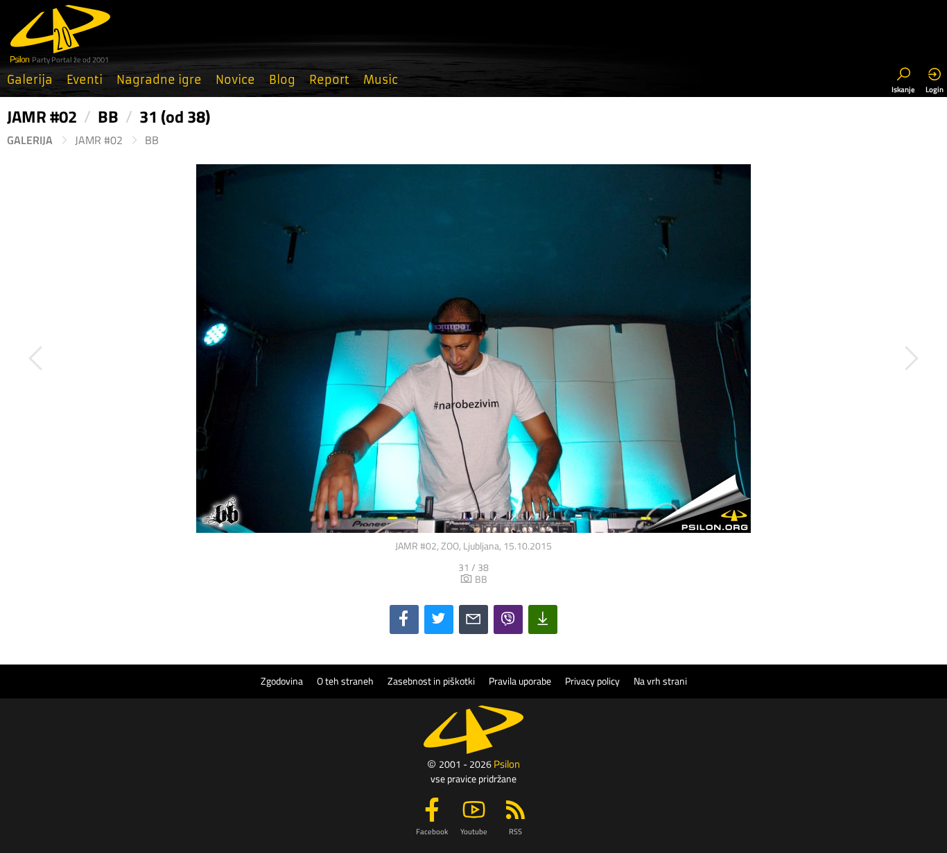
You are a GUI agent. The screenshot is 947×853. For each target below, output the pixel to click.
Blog (282, 80)
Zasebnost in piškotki (431, 681)
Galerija (30, 80)
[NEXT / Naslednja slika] (707, 358)
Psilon (507, 764)
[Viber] (508, 619)
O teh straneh (345, 681)
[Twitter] (439, 619)
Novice (235, 80)
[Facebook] (404, 619)
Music (380, 80)
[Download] (542, 619)
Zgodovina (282, 681)
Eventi (85, 80)
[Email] (473, 619)
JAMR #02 (99, 140)
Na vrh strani (660, 681)
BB (152, 140)
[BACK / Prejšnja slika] (240, 358)
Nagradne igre (159, 80)
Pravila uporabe (520, 681)
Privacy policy (592, 681)
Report (329, 80)
